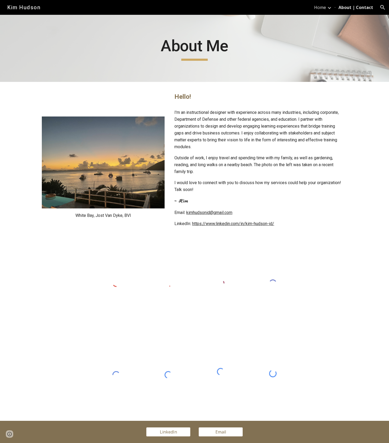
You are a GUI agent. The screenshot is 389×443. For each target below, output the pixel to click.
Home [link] (320, 7)
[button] (382, 7)
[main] (194, 48)
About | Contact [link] (355, 7)
